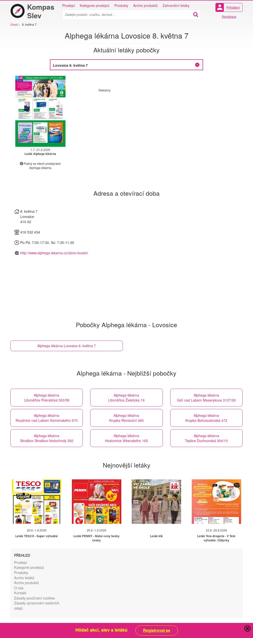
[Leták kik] (156, 501)
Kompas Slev (40, 11)
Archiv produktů (145, 5)
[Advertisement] (140, 126)
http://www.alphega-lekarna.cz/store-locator (54, 252)
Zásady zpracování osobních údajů (36, 605)
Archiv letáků (24, 577)
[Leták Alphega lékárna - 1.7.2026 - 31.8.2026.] (40, 111)
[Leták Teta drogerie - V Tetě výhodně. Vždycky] (216, 501)
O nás (18, 587)
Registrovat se (156, 630)
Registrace (229, 16)
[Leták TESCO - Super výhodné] (36, 501)
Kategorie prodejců (94, 5)
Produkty (121, 5)
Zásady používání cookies (34, 597)
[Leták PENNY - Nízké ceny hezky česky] (96, 501)
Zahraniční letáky (176, 5)
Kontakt (20, 592)
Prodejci (68, 5)
